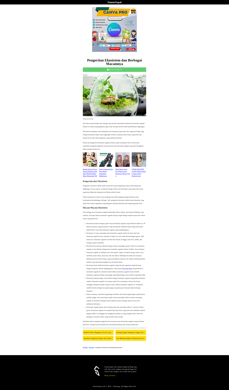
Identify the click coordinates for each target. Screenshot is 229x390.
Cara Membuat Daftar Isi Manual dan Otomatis (131, 338)
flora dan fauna (127, 268)
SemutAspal (114, 2)
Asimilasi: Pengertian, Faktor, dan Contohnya (98, 338)
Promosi (112, 375)
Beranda (85, 347)
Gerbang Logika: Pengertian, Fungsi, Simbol (130, 332)
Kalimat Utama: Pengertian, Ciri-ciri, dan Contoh (99, 332)
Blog (106, 375)
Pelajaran (91, 347)
